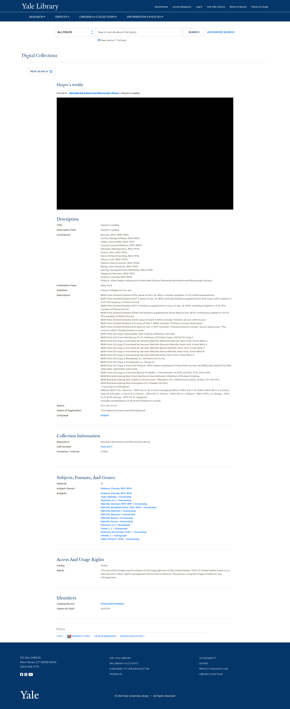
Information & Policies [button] (144, 16)
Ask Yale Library (216, 6)
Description (107, 40)
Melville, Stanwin (110, 514)
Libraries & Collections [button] (97, 16)
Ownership (125, 496)
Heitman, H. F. (108, 500)
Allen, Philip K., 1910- (112, 539)
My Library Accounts (124, 663)
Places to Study (259, 6)
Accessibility (207, 658)
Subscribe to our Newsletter (129, 668)
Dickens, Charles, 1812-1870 (116, 488)
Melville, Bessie (109, 518)
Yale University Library (40, 6)
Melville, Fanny (109, 521)
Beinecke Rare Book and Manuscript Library (94, 93)
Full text (121, 40)
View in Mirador (104, 636)
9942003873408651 (112, 603)
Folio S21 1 (106, 446)
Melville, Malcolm (111, 510)
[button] (194, 32)
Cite (59, 636)
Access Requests (182, 6)
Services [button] (61, 16)
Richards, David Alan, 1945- (116, 532)
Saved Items (161, 6)
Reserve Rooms (238, 6)
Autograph (121, 528)
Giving (203, 663)
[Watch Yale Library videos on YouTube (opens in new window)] (31, 674)
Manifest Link (80, 636)
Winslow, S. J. (108, 525)
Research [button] (36, 16)
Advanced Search (220, 32)
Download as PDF (131, 636)
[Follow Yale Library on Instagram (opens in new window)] (25, 674)
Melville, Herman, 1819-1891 (116, 503)
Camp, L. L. (107, 528)
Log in (199, 6)
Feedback (116, 674)
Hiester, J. (106, 535)
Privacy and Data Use (213, 668)
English (105, 415)
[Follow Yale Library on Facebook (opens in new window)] (21, 674)
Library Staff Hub (211, 674)
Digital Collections (39, 55)
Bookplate (124, 525)
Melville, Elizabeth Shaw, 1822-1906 (121, 507)
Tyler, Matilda (108, 496)
